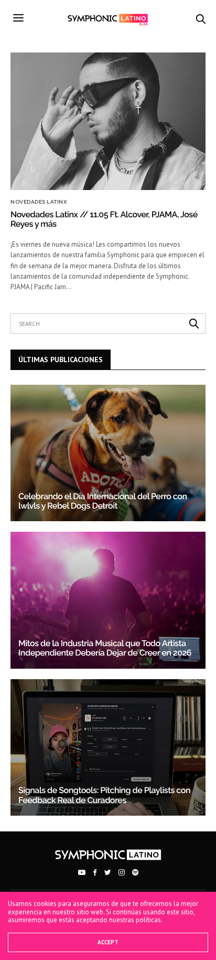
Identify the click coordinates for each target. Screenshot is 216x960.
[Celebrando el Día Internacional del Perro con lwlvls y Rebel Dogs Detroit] (108, 453)
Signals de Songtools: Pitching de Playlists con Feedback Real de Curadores (104, 795)
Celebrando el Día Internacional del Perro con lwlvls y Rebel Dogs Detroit (102, 501)
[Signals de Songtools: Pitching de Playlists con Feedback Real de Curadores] (108, 747)
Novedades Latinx (38, 202)
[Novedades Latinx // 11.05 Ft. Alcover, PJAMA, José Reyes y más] (108, 121)
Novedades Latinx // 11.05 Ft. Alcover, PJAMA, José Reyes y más (104, 219)
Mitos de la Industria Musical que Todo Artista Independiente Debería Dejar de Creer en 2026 (104, 648)
